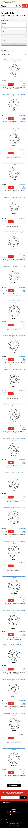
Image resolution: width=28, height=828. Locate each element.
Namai (2, 9)
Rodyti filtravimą (7, 54)
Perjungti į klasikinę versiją (14, 825)
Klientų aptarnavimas (5, 802)
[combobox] (14, 23)
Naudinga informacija (5, 805)
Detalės (6, 9)
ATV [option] (3, 26)
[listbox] (14, 27)
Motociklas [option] (5, 28)
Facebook (5, 819)
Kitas (19, 781)
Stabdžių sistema (13, 9)
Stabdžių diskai (21, 9)
